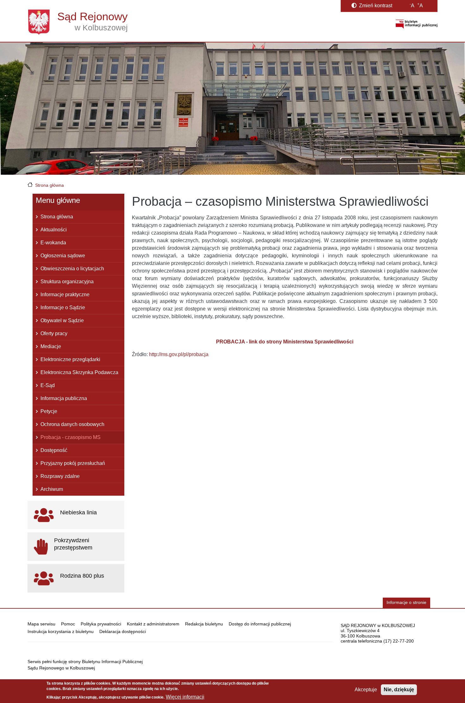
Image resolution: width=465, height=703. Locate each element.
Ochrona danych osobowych (72, 424)
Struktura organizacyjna (67, 281)
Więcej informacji (185, 697)
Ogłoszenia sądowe (62, 255)
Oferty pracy (53, 333)
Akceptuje (366, 689)
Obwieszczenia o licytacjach (72, 268)
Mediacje (50, 346)
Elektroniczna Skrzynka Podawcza (79, 372)
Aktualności (53, 229)
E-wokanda (53, 242)
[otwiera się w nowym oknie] (416, 24)
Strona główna (49, 185)
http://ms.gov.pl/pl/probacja (178, 354)
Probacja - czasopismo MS (70, 437)
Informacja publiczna (63, 398)
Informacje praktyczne (65, 294)
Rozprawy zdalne (60, 476)
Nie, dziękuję (399, 689)
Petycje (48, 411)
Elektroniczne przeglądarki (70, 359)
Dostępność (53, 450)
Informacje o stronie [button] (406, 602)
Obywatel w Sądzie (62, 320)
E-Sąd (47, 385)
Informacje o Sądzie (62, 307)
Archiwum (51, 489)
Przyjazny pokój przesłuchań (72, 463)
